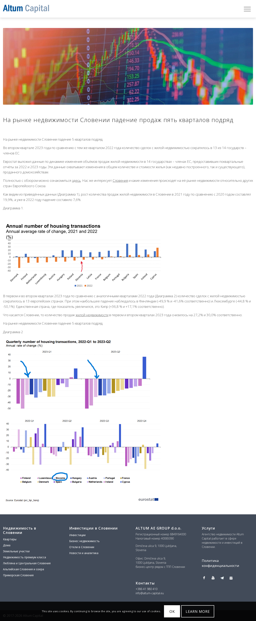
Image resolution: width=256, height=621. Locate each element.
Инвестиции (77, 535)
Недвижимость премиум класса (24, 557)
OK (172, 611)
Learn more (198, 611)
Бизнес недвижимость (84, 541)
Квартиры (9, 539)
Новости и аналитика (83, 553)
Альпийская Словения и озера (23, 569)
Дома (6, 545)
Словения (120, 180)
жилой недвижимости (92, 315)
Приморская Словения (18, 575)
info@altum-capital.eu (150, 593)
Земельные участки (16, 551)
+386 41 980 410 (146, 589)
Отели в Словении (81, 547)
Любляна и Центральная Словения (27, 563)
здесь (76, 180)
